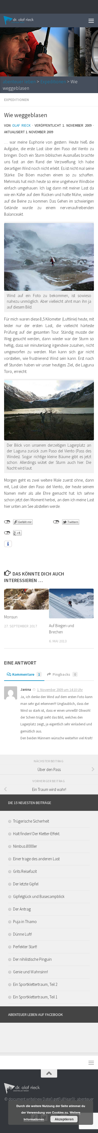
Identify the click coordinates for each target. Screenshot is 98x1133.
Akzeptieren (64, 1119)
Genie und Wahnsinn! (30, 971)
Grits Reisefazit (25, 871)
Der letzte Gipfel (25, 883)
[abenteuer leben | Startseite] (24, 20)
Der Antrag (22, 909)
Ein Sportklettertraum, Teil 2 (35, 984)
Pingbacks (64, 674)
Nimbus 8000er (25, 846)
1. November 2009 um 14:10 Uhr (60, 689)
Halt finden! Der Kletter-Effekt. (36, 833)
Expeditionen (53, 82)
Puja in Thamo (25, 921)
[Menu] (91, 20)
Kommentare (26, 674)
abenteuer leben (19, 82)
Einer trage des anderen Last (36, 858)
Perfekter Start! (25, 946)
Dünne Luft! (22, 934)
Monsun (10, 616)
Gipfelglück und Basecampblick (39, 896)
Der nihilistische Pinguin (32, 959)
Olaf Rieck (21, 125)
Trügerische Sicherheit (31, 821)
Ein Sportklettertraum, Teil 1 (35, 996)
